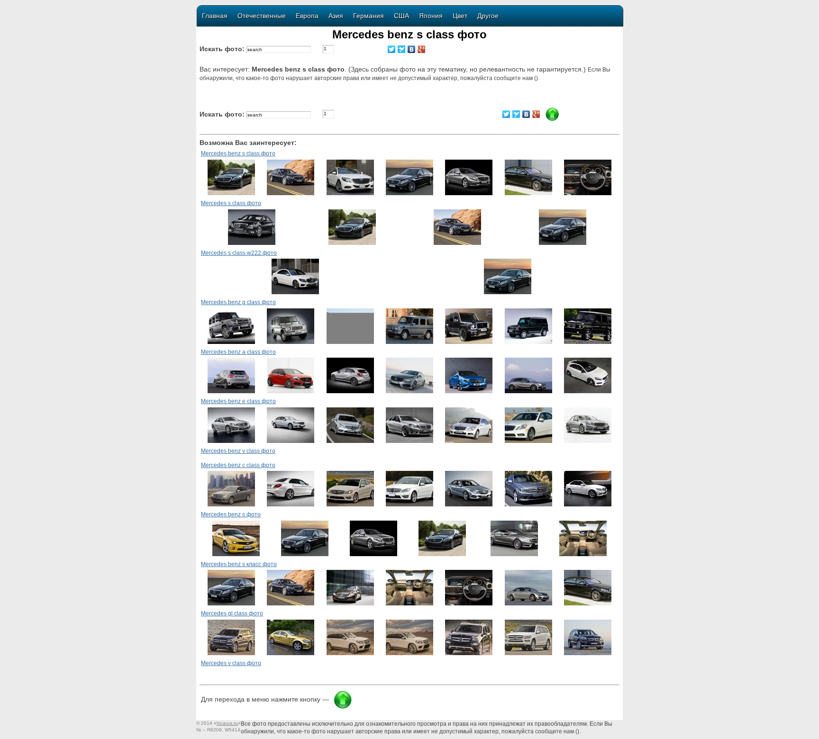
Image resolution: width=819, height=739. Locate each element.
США (401, 15)
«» (227, 723)
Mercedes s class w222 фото (239, 253)
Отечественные (261, 15)
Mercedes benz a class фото (238, 352)
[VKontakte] (412, 49)
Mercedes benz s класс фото (239, 564)
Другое (488, 15)
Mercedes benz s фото (231, 514)
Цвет (460, 15)
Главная (215, 15)
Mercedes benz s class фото (238, 153)
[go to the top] (343, 707)
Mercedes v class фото (231, 663)
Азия (335, 15)
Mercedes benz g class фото (238, 302)
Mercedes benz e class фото (238, 401)
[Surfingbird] (402, 49)
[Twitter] (392, 49)
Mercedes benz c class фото (238, 465)
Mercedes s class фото (231, 203)
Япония (431, 15)
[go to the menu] (552, 119)
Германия (368, 15)
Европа (307, 15)
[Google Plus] (422, 49)
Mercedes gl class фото (232, 613)
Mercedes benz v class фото (238, 451)
